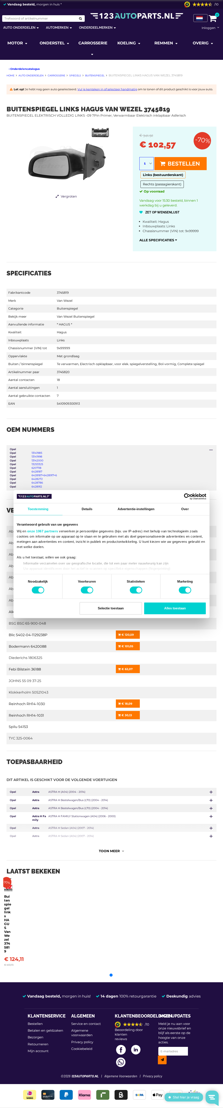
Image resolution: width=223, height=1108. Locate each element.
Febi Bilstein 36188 (25, 669)
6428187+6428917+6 (44, 475)
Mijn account (38, 1051)
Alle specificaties (157, 240)
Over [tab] (185, 509)
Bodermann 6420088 (27, 646)
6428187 (37, 471)
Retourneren (38, 1044)
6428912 (37, 486)
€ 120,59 (127, 634)
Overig (201, 43)
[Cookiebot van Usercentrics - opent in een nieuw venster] (187, 496)
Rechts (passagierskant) (162, 184)
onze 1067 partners (42, 531)
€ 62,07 (127, 669)
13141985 (37, 452)
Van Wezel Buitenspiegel (76, 316)
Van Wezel (65, 301)
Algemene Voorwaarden (120, 1076)
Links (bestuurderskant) (163, 175)
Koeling (127, 43)
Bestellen (183, 163)
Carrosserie (92, 43)
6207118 (36, 467)
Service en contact (86, 1024)
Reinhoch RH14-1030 (27, 704)
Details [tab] (87, 509)
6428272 (37, 479)
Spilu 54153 (18, 727)
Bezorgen (35, 1037)
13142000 (37, 460)
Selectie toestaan (111, 608)
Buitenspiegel (67, 308)
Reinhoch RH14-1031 (26, 715)
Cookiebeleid (81, 1049)
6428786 (37, 482)
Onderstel (53, 43)
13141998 (37, 456)
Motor (15, 43)
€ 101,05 (127, 646)
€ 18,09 (126, 703)
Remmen (164, 43)
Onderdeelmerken (96, 27)
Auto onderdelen (19, 27)
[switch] (87, 590)
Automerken (57, 27)
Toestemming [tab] (38, 509)
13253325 (37, 464)
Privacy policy (82, 1042)
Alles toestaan (175, 608)
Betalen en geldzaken (45, 1030)
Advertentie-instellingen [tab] (136, 509)
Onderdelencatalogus (25, 68)
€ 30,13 (126, 715)
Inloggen (208, 28)
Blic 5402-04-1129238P (28, 635)
